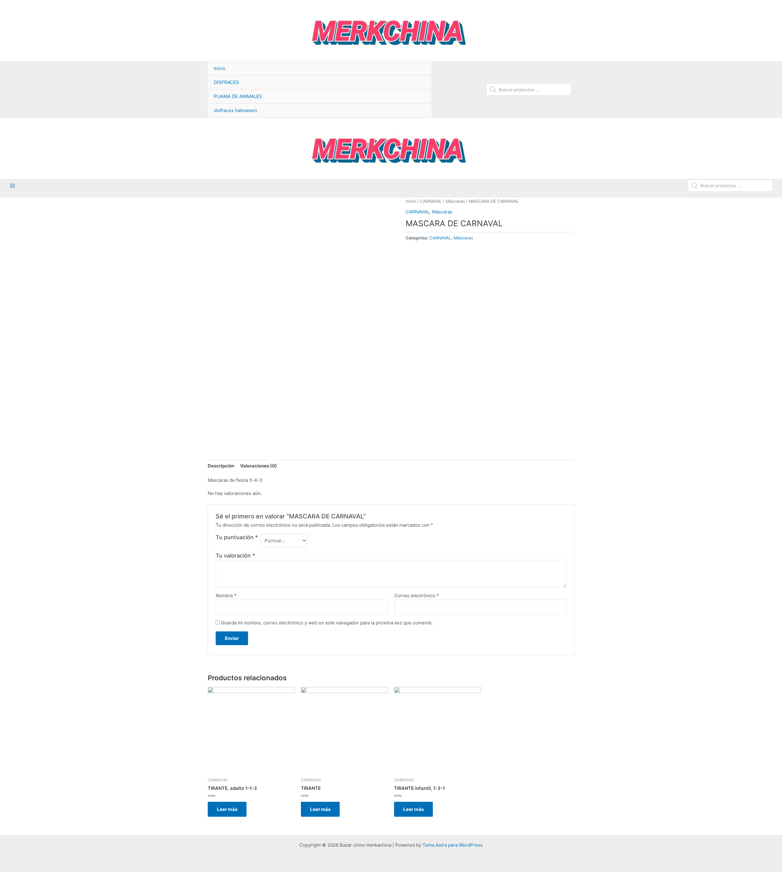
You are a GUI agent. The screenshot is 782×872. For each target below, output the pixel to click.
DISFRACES (226, 82)
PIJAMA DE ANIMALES (238, 96)
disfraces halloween (235, 110)
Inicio (219, 68)
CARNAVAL (431, 201)
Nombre (226, 595)
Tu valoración (235, 555)
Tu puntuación (237, 537)
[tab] (221, 466)
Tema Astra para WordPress (452, 845)
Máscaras (455, 201)
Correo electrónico (416, 595)
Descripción (221, 466)
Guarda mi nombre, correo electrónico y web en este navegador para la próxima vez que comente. (327, 623)
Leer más (227, 809)
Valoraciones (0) (258, 466)
